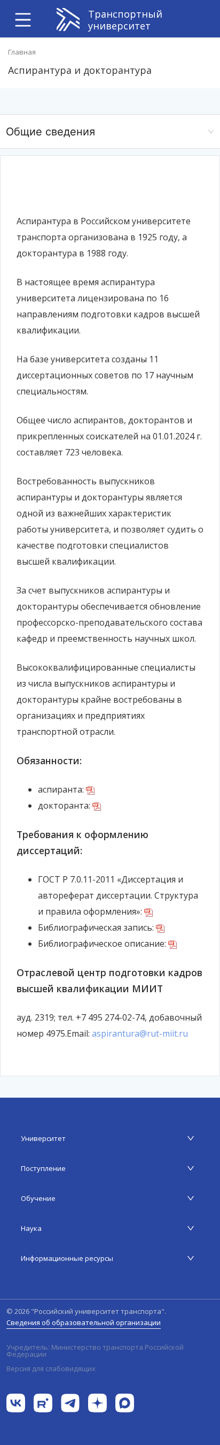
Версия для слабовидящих (51, 1368)
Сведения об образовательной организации (83, 1322)
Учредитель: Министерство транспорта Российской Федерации (95, 1351)
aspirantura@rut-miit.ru (140, 1033)
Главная (22, 52)
